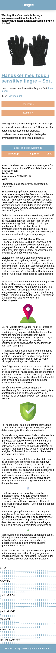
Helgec (28, 5)
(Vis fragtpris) (15, 96)
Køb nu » (28, 112)
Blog (17, 648)
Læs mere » (28, 104)
